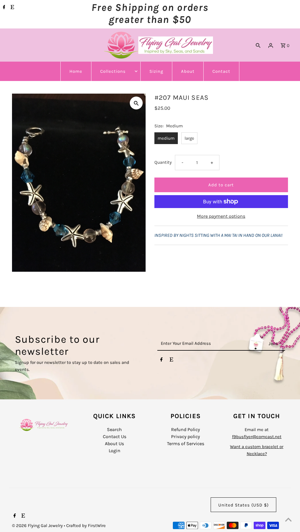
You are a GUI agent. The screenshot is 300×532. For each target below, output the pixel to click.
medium (166, 138)
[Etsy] (11, 7)
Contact (221, 71)
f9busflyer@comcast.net (257, 436)
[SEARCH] (258, 45)
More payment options (221, 216)
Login (114, 450)
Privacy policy (185, 436)
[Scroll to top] (288, 520)
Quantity (163, 162)
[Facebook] (3, 7)
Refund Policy (185, 429)
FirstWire (96, 525)
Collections (113, 71)
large (189, 138)
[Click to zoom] (136, 103)
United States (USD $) (243, 505)
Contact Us (114, 436)
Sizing (156, 71)
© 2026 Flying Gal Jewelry (38, 525)
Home (75, 71)
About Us (114, 443)
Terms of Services (185, 443)
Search (114, 429)
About (188, 71)
